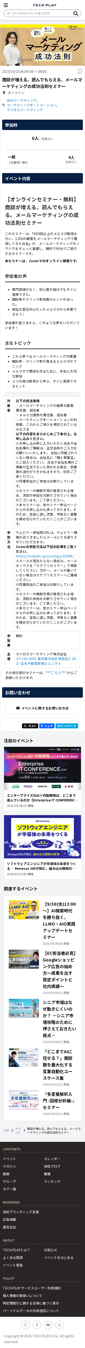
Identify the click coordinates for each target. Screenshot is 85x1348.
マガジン (9, 1166)
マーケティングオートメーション (31, 105)
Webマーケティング (22, 100)
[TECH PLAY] (44, 5)
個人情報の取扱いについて (22, 1295)
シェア (49, 726)
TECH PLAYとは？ (16, 1250)
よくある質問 (13, 1257)
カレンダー (52, 1158)
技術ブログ (52, 1166)
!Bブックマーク (66, 726)
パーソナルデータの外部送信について (31, 1310)
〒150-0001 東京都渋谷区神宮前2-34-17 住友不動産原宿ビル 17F (46, 661)
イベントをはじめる (59, 1257)
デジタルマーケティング (25, 109)
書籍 (47, 1173)
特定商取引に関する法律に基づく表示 (31, 1303)
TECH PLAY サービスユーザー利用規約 (32, 1288)
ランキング (52, 1181)
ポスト (32, 726)
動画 (6, 1173)
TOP (6, 1130)
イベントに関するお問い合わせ (45, 708)
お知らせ (50, 1250)
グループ (9, 1181)
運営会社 (9, 1227)
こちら (56, 672)
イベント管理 (13, 1265)
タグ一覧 (9, 1189)
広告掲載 (9, 1219)
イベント (18, 1130)
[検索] (75, 13)
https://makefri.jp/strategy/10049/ (45, 556)
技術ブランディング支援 (21, 1211)
